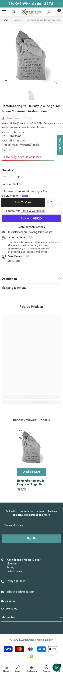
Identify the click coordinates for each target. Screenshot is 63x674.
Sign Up (32, 538)
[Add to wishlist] (20, 431)
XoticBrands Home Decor (37, 640)
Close (60, 3)
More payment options (31, 227)
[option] (31, 56)
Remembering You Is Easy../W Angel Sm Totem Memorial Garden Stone (30, 482)
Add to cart (23, 202)
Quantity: (8, 170)
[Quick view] (20, 437)
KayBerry (18, 132)
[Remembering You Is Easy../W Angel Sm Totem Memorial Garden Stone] (31, 447)
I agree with (13, 211)
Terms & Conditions (33, 210)
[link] (51, 202)
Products (16, 20)
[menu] (4, 12)
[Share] (58, 203)
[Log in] (49, 12)
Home (5, 20)
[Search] (14, 12)
